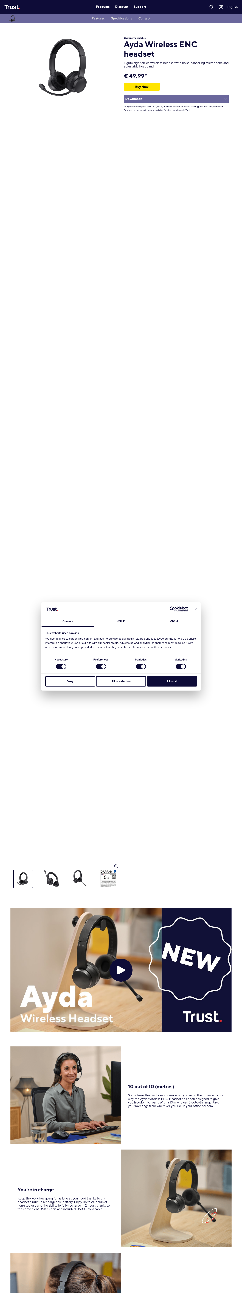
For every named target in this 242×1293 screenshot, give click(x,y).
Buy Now (141, 87)
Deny (70, 681)
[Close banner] (195, 609)
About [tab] (174, 620)
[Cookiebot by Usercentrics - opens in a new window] (172, 609)
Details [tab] (121, 620)
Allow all (172, 681)
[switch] (101, 666)
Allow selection (121, 681)
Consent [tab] (68, 621)
